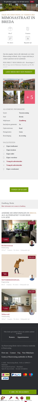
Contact (13, 353)
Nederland (4, 365)
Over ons (5, 353)
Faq (19, 353)
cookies (14, 2)
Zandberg (22, 120)
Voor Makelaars (28, 353)
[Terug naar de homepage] (2, 399)
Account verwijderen (22, 369)
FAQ (22, 400)
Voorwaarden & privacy (8, 367)
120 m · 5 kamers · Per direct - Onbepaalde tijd (15, 319)
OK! (32, 2)
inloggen (11, 400)
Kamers (12, 337)
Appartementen (23, 337)
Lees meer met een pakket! (19, 72)
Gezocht (17, 400)
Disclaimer (20, 367)
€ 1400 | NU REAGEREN (19, 392)
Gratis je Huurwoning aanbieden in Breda (17, 357)
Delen (32, 223)
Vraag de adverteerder (14, 161)
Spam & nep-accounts (8, 369)
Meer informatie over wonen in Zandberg (13, 206)
